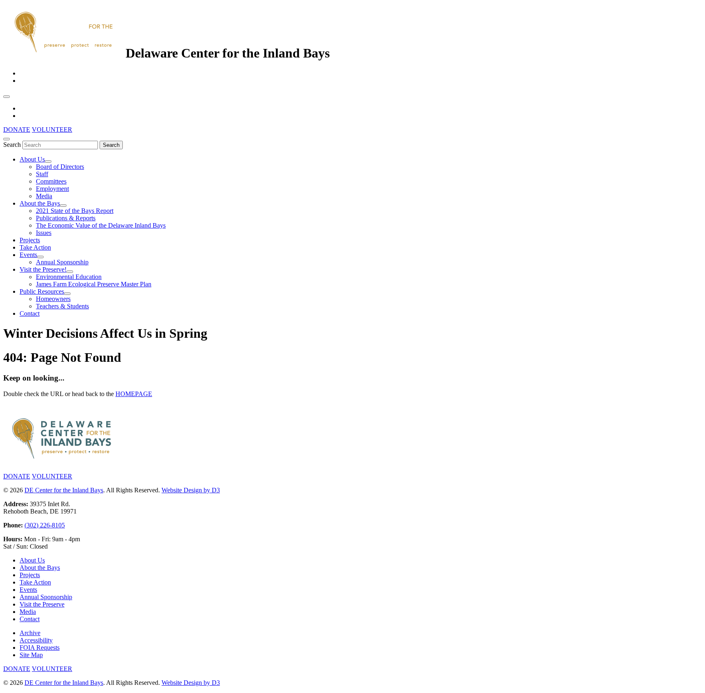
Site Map (31, 654)
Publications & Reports (65, 218)
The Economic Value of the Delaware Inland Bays (101, 225)
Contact (30, 313)
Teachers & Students (62, 306)
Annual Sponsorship (62, 262)
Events (28, 254)
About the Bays (40, 203)
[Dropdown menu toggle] (48, 161)
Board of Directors (60, 166)
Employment (52, 188)
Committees (51, 181)
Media (44, 196)
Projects (30, 240)
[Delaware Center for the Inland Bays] (64, 53)
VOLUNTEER (52, 129)
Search (12, 144)
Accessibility (36, 640)
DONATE (16, 129)
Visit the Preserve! (43, 269)
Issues (43, 232)
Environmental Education (69, 276)
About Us (32, 159)
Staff (42, 173)
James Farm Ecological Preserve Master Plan (93, 284)
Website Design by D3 (191, 490)
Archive (30, 632)
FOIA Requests (40, 647)
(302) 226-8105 (44, 525)
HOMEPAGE (133, 393)
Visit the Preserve (42, 604)
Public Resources (42, 291)
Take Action (35, 247)
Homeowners (53, 298)
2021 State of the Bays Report (74, 210)
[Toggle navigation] (6, 96)
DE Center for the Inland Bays (63, 490)
